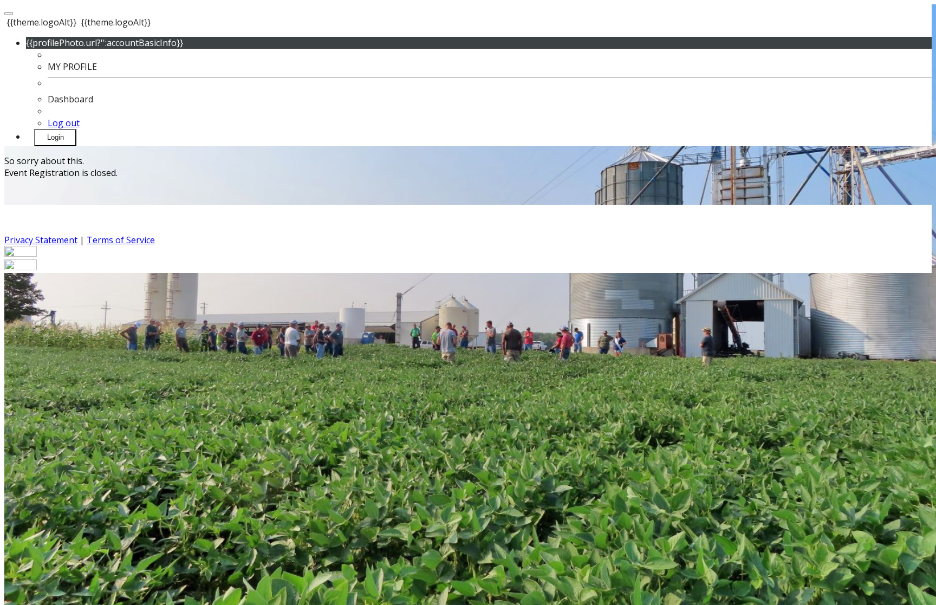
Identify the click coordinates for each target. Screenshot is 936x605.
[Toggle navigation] (8, 13)
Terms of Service (121, 240)
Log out (64, 123)
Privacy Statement (40, 240)
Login (55, 137)
